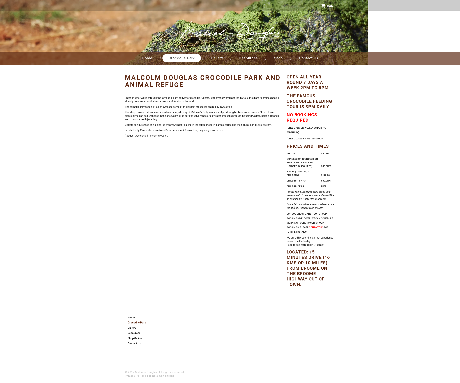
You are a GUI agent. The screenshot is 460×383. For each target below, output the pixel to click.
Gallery (217, 58)
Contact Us (308, 58)
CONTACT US (316, 227)
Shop (278, 58)
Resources (248, 58)
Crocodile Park (182, 58)
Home (147, 58)
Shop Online (135, 338)
